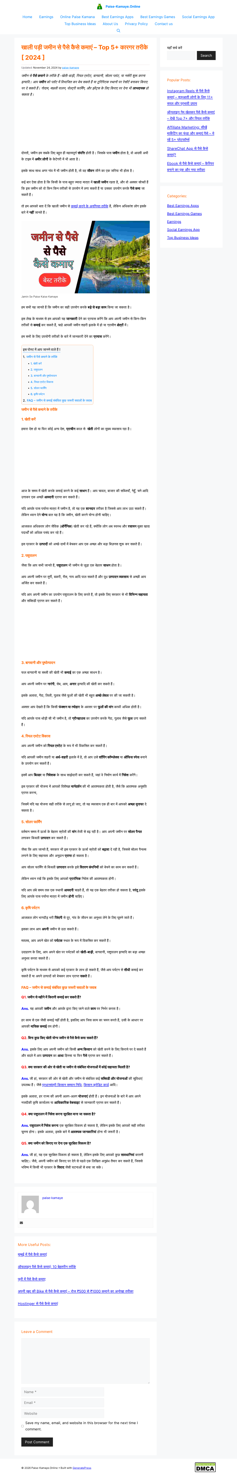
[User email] (21, 1223)
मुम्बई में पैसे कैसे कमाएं (32, 1254)
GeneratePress (82, 1468)
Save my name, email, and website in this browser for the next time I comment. (81, 1426)
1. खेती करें (36, 363)
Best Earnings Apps (117, 17)
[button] (118, 30)
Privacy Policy (136, 24)
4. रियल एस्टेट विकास (42, 382)
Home (27, 17)
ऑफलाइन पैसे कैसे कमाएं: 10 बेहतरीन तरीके (47, 1267)
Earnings (46, 17)
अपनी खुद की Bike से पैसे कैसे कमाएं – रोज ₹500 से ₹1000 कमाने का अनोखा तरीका (75, 1291)
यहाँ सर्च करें (174, 48)
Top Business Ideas (80, 24)
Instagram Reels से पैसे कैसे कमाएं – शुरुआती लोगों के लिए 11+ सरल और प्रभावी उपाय (190, 97)
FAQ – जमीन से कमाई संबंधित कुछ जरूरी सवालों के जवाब (59, 400)
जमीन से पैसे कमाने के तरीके (41, 357)
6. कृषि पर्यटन (38, 394)
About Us (110, 24)
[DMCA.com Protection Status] (205, 1471)
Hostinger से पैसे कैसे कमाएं (38, 1303)
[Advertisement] (85, 123)
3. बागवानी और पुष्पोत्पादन (44, 375)
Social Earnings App (198, 17)
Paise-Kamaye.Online (123, 7)
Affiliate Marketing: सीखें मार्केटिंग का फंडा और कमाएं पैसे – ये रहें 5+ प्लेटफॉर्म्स (190, 133)
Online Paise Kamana (77, 17)
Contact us (164, 24)
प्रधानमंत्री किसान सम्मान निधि (62, 1085)
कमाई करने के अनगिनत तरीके (89, 206)
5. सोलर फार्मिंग (38, 388)
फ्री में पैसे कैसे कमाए (31, 1279)
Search (206, 55)
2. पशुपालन (37, 369)
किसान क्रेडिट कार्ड (96, 1085)
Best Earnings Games (157, 17)
